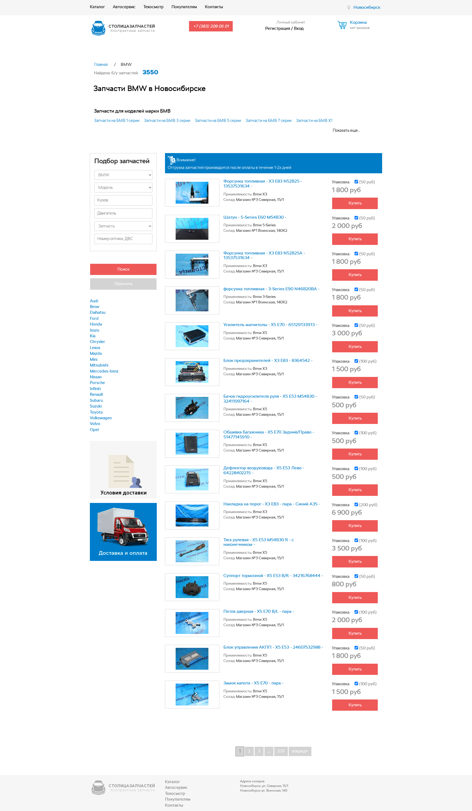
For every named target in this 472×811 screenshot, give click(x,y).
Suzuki (96, 406)
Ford (94, 318)
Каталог (97, 6)
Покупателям (184, 6)
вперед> (300, 751)
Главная (101, 64)
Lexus (95, 347)
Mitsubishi (99, 365)
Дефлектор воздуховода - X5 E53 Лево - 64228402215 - (263, 470)
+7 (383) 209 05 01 (211, 26)
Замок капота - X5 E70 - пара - (253, 683)
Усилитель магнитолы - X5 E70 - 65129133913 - (270, 324)
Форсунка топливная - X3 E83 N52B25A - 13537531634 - (264, 255)
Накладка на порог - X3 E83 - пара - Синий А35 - (271, 503)
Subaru (96, 400)
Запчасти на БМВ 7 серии (268, 120)
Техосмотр (153, 6)
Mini (93, 359)
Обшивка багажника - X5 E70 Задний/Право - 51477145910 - (268, 434)
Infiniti (95, 388)
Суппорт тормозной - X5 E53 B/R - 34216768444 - (273, 575)
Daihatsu (97, 312)
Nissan (96, 376)
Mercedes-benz (104, 371)
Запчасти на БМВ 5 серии (218, 120)
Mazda (96, 353)
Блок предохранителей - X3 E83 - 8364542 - (267, 360)
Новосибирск (366, 7)
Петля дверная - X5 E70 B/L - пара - (258, 611)
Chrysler (97, 341)
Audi (94, 300)
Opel (94, 429)
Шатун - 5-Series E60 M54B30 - (255, 217)
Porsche (97, 382)
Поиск (123, 269)
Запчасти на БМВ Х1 (314, 120)
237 (281, 751)
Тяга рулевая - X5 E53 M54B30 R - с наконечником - (258, 542)
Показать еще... (346, 130)
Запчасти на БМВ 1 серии (116, 120)
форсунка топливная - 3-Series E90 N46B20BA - (271, 288)
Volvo (95, 423)
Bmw (94, 306)
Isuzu (94, 330)
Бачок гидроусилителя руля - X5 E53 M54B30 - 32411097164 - (270, 399)
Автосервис (124, 6)
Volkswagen (101, 417)
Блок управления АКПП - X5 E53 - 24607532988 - (273, 647)
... (269, 751)
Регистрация (277, 28)
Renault (96, 394)
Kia (92, 335)
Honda (96, 324)
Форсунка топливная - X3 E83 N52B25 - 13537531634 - (262, 183)
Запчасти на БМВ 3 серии (167, 120)
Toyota (96, 412)
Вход (299, 28)
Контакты (214, 6)
